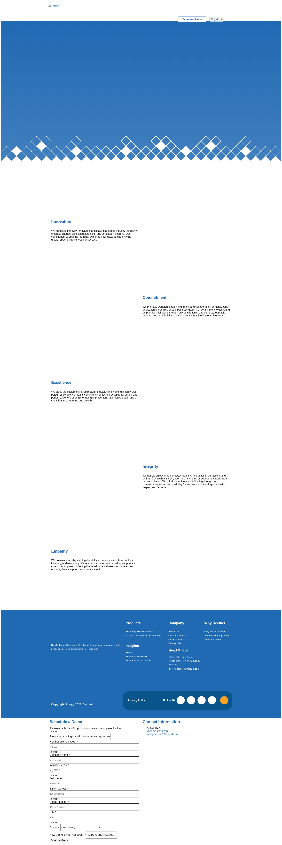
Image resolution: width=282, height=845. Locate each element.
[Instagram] (201, 700)
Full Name (56, 778)
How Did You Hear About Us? (68, 834)
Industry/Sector (59, 765)
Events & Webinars (137, 656)
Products (100, 19)
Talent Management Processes (143, 635)
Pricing (116, 19)
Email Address (59, 788)
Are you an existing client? (66, 736)
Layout (53, 731)
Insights (131, 19)
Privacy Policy (137, 700)
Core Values (175, 639)
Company (148, 19)
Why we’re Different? (216, 631)
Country (55, 827)
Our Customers (177, 635)
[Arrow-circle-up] (224, 700)
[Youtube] (212, 700)
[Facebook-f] (181, 700)
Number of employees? (64, 741)
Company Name (60, 754)
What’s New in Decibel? (139, 660)
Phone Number (59, 801)
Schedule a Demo (59, 840)
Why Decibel (80, 19)
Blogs (129, 652)
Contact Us (174, 643)
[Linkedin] (191, 700)
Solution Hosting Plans (217, 635)
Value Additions (212, 639)
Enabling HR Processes (139, 631)
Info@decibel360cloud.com (184, 668)
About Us (173, 631)
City (53, 812)
